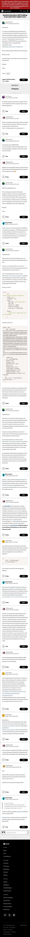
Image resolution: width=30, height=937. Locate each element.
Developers (6, 866)
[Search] (21, 11)
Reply (23, 80)
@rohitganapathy (18, 587)
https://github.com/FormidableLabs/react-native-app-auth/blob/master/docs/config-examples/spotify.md (14, 693)
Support (5, 882)
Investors (5, 872)
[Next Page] (19, 93)
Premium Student (7, 906)
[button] (28, 23)
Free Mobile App (7, 888)
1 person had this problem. (8, 79)
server (8, 73)
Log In (24, 11)
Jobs (4, 853)
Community (7, 11)
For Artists (5, 863)
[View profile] (3, 22)
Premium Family (7, 903)
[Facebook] (14, 915)
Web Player (6, 885)
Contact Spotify (7, 891)
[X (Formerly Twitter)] (9, 915)
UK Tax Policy (13, 932)
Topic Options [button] (15, 85)
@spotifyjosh (7, 506)
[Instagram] (5, 915)
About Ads (5, 929)
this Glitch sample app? (7, 485)
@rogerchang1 (7, 587)
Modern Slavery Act (6, 932)
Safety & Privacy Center (10, 925)
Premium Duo (6, 900)
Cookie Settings (12, 927)
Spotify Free (6, 909)
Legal (4, 925)
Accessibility (10, 929)
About (4, 850)
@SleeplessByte (6, 817)
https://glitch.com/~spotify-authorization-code (15, 597)
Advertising (6, 869)
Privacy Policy (5, 927)
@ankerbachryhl (7, 228)
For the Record (6, 856)
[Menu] (28, 11)
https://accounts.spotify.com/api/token (13, 47)
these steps (18, 6)
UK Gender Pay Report (7, 934)
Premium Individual (8, 897)
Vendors (5, 875)
